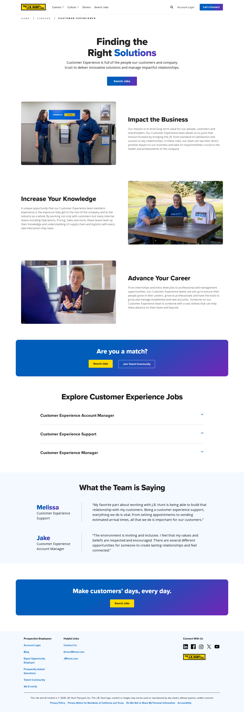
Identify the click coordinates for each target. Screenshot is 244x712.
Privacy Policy (57, 703)
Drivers (86, 7)
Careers (56, 7)
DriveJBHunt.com (74, 652)
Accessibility (184, 703)
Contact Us (70, 645)
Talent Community (34, 680)
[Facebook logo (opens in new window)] (193, 645)
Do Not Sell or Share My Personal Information (150, 703)
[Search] (172, 7)
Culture (72, 7)
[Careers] (34, 6)
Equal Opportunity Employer (34, 660)
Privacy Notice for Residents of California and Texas (96, 703)
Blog (26, 652)
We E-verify (30, 686)
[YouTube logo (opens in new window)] (216, 645)
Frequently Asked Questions (34, 671)
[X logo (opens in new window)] (209, 645)
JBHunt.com (71, 658)
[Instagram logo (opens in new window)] (201, 645)
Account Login (185, 7)
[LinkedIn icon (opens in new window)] (185, 645)
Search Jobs (101, 7)
